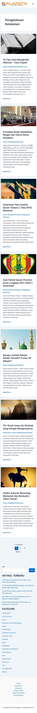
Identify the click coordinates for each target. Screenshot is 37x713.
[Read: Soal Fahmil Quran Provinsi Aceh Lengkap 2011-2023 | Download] (18, 264)
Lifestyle (5, 639)
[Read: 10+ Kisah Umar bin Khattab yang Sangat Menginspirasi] (18, 410)
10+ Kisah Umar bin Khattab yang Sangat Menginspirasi (18, 427)
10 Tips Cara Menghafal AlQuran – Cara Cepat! (16, 61)
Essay (4, 620)
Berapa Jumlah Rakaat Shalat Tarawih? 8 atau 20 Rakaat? (17, 358)
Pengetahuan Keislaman (15, 66)
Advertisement (18, 695)
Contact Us (18, 686)
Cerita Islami (7, 432)
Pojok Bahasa (6, 652)
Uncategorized (7, 668)
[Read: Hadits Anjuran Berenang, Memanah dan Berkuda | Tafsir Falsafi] (18, 477)
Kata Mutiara (6, 629)
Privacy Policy (18, 690)
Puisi (3, 655)
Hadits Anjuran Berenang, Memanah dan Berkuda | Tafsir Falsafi (17, 496)
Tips (25, 66)
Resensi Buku (6, 659)
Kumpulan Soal (8, 290)
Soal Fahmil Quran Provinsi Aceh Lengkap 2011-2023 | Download (17, 283)
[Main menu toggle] (33, 4)
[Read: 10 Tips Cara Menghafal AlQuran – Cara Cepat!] (18, 44)
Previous (18, 545)
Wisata (4, 672)
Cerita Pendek (7, 616)
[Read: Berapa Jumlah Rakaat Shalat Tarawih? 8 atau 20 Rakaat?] (18, 339)
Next (18, 552)
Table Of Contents (18, 693)
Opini (4, 642)
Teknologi (5, 662)
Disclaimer (18, 688)
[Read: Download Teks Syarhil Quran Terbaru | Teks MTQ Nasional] (18, 189)
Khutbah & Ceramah (14, 214)
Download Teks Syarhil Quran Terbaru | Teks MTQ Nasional (17, 207)
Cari (3, 566)
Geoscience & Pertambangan (12, 623)
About (18, 683)
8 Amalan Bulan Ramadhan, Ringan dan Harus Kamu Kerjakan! (18, 135)
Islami (5, 66)
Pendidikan (17, 290)
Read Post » (7, 99)
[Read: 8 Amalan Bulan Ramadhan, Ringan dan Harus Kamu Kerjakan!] (18, 116)
